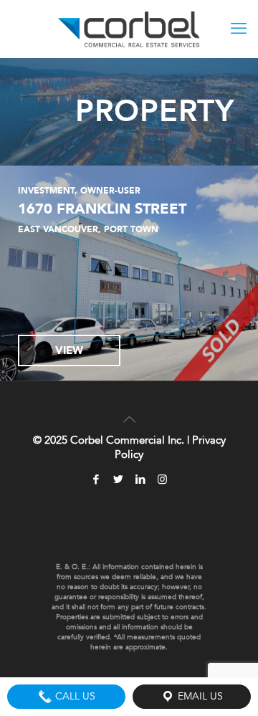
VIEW (69, 350)
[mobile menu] (238, 28)
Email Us (199, 696)
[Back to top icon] (129, 411)
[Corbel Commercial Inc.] (129, 28)
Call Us (73, 696)
